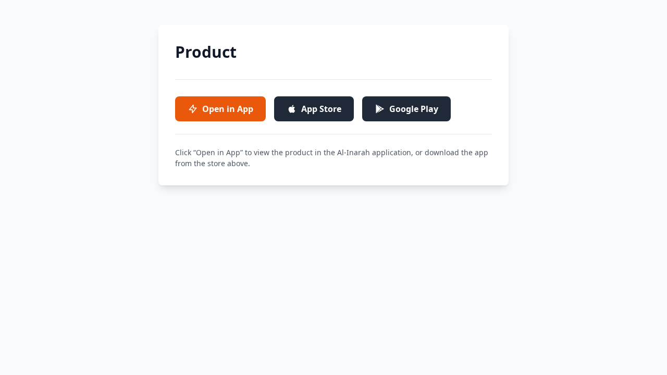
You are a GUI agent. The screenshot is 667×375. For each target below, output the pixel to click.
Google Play (413, 109)
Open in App (227, 109)
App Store (321, 109)
